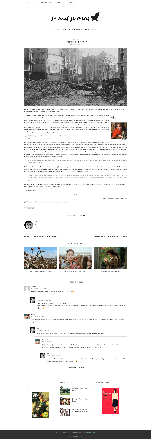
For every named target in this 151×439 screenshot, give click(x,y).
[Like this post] (81, 215)
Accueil (26, 2)
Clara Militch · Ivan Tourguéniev (41, 271)
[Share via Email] (84, 215)
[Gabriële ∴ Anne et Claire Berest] (65, 401)
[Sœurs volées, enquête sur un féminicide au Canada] (65, 412)
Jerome (33, 286)
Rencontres (59, 2)
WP (94, 432)
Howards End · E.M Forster (75, 271)
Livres (35, 2)
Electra (37, 221)
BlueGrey (34, 314)
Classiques (71, 2)
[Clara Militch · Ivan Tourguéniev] (40, 258)
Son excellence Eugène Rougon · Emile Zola (110, 271)
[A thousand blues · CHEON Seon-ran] (65, 391)
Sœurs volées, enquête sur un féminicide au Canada (80, 410)
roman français (30, 208)
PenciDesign (89, 432)
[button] (26, 260)
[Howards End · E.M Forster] (75, 258)
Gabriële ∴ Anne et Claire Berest (80, 400)
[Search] (126, 2)
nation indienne (46, 2)
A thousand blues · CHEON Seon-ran (80, 389)
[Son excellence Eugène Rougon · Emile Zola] (110, 258)
